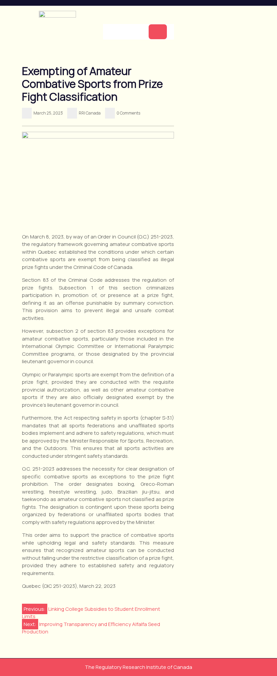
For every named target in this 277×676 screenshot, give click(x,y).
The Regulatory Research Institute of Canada (138, 667)
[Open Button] (158, 32)
